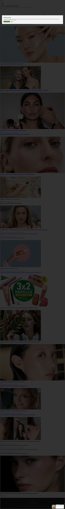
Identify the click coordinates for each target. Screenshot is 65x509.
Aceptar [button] (5, 21)
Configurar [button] (12, 21)
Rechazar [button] (8, 21)
